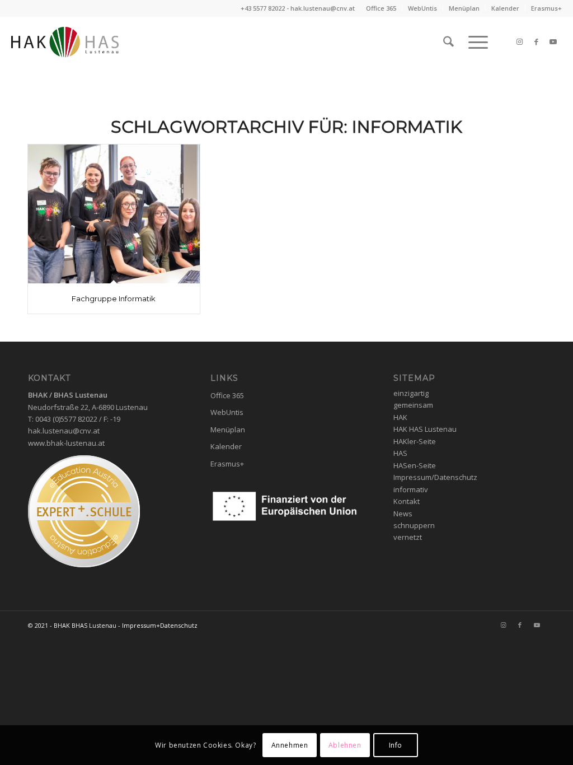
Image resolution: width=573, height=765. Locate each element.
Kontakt (406, 501)
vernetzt (407, 537)
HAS (400, 453)
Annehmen (289, 745)
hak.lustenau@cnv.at (322, 8)
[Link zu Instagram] (519, 41)
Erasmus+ (546, 8)
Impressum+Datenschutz (160, 625)
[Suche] (448, 42)
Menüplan (464, 8)
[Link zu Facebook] (536, 41)
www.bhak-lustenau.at (66, 443)
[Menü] (474, 42)
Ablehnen (344, 745)
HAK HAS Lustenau (425, 429)
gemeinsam (413, 405)
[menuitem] (381, 8)
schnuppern (414, 525)
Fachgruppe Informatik (114, 298)
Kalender (505, 8)
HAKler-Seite (414, 441)
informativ (410, 489)
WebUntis (422, 8)
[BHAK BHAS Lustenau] (65, 42)
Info (395, 745)
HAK (400, 417)
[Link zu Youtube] (553, 41)
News (402, 514)
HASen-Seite (414, 465)
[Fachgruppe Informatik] (114, 213)
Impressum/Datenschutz (435, 477)
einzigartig (411, 393)
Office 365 (381, 8)
